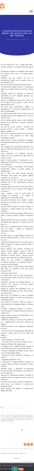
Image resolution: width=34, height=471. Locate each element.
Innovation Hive (30, 461)
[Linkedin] (31, 444)
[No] (21, 469)
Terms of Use (17, 458)
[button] (2, 6)
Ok (15, 468)
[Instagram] (28, 444)
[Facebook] (24, 444)
